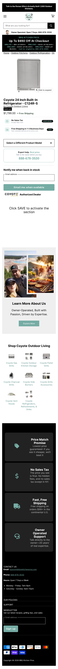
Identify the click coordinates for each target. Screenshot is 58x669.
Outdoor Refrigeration (39, 53)
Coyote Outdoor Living (17, 106)
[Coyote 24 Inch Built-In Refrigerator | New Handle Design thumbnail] (48, 100)
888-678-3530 (29, 158)
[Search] (51, 26)
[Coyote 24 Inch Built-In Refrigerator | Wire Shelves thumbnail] (28, 100)
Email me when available (29, 187)
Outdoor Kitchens (19, 53)
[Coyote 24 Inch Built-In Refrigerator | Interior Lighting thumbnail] (38, 100)
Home (6, 53)
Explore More (29, 323)
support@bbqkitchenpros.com (23, 569)
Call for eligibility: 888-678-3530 (33, 49)
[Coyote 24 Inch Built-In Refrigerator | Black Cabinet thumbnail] (18, 100)
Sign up (11, 628)
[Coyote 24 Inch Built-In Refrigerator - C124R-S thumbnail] (8, 100)
